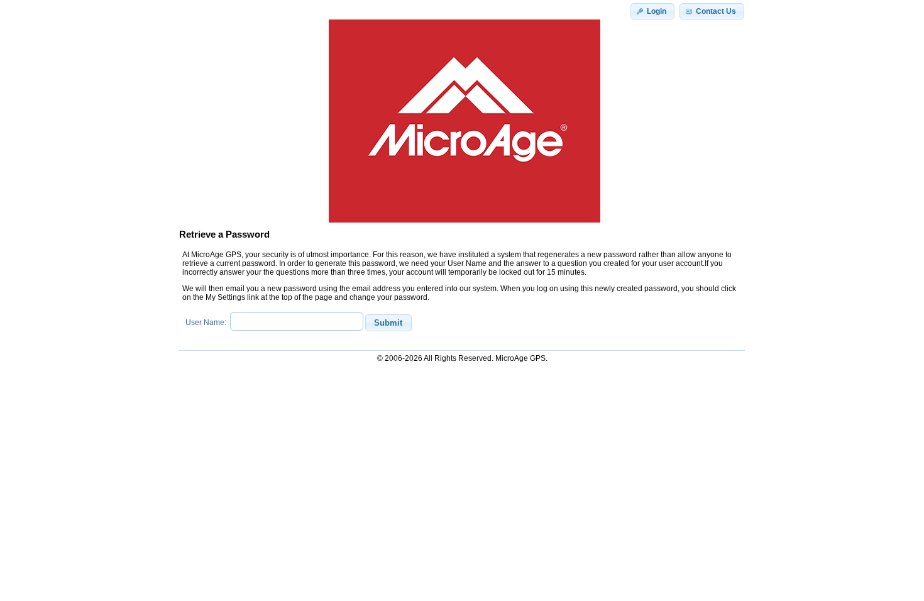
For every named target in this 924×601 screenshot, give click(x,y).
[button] (652, 11)
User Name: (207, 322)
